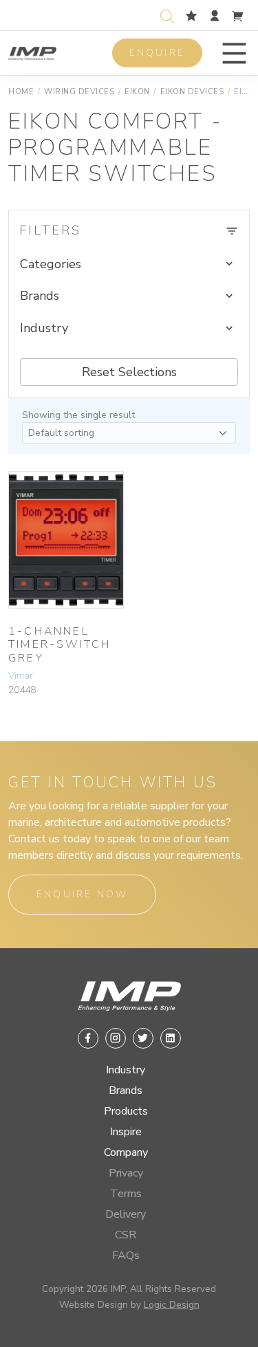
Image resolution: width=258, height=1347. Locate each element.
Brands (125, 1090)
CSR (125, 1234)
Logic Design (172, 1304)
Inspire (126, 1131)
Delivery (125, 1214)
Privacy (126, 1173)
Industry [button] (44, 328)
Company (126, 1152)
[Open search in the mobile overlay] (170, 15)
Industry (125, 1069)
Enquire (157, 52)
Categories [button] (50, 264)
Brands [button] (39, 295)
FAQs (126, 1255)
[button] (234, 53)
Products (126, 1111)
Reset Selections (129, 372)
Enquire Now (82, 894)
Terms (126, 1193)
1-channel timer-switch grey (59, 644)
